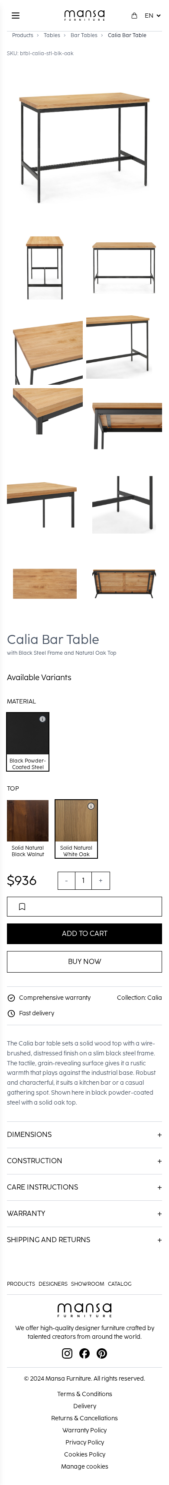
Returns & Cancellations (84, 1418)
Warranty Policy (84, 1430)
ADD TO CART (84, 933)
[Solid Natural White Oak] (91, 806)
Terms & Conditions (84, 1394)
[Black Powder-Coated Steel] (42, 719)
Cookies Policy (84, 1454)
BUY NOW (84, 962)
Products (22, 35)
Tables (52, 35)
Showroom (87, 1284)
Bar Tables (84, 35)
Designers (53, 1284)
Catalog (119, 1284)
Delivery (84, 1406)
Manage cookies (84, 1466)
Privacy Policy (84, 1442)
